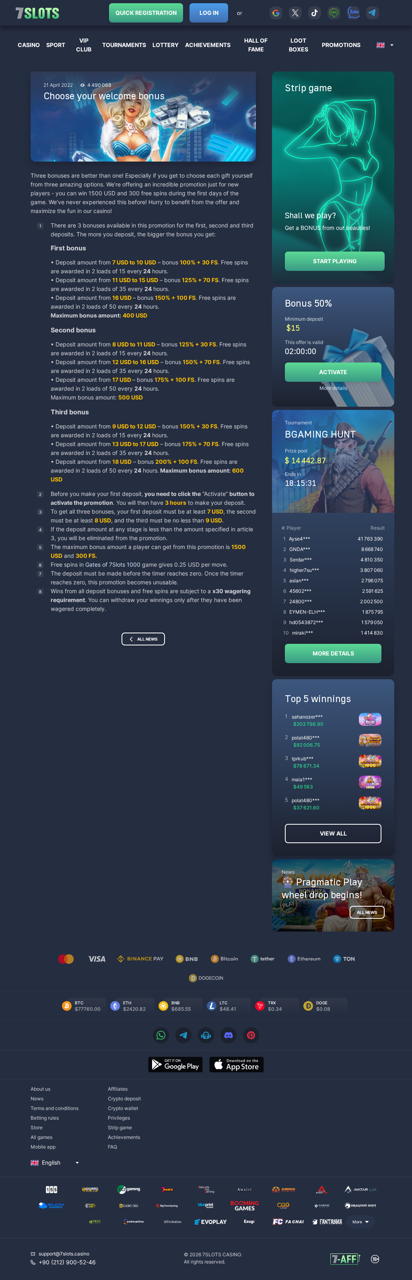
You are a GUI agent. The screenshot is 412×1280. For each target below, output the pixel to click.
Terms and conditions (54, 1108)
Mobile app (43, 1147)
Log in (209, 12)
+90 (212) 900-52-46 (67, 1262)
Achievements (124, 1137)
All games (41, 1137)
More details (333, 388)
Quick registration (146, 12)
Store (37, 1127)
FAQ (112, 1147)
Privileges (119, 1118)
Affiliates (118, 1089)
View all (333, 833)
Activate (333, 372)
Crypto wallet (123, 1108)
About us (40, 1089)
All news (147, 639)
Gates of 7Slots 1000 (113, 564)
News (37, 1099)
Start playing (335, 261)
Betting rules (45, 1118)
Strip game (120, 1127)
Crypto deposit (124, 1099)
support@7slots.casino (64, 1254)
